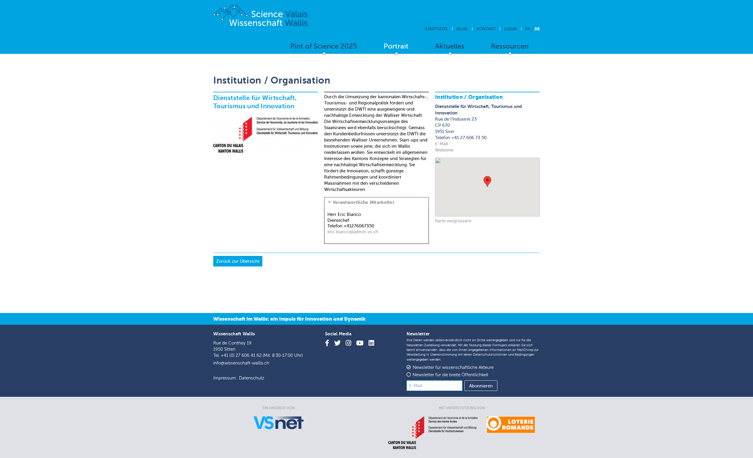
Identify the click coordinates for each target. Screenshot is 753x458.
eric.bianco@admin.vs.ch (352, 231)
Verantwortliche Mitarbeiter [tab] (363, 202)
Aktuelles (449, 46)
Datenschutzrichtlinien (490, 355)
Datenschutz (251, 378)
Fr (527, 29)
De (537, 28)
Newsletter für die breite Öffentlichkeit (450, 374)
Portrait (396, 46)
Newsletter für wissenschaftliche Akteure (453, 367)
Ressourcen (510, 46)
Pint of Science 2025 (323, 46)
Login (510, 29)
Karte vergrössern (453, 221)
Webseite (444, 150)
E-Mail (441, 143)
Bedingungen (524, 355)
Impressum (224, 378)
